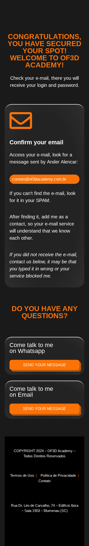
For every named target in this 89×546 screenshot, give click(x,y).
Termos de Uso (22, 475)
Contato (44, 481)
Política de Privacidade (59, 475)
